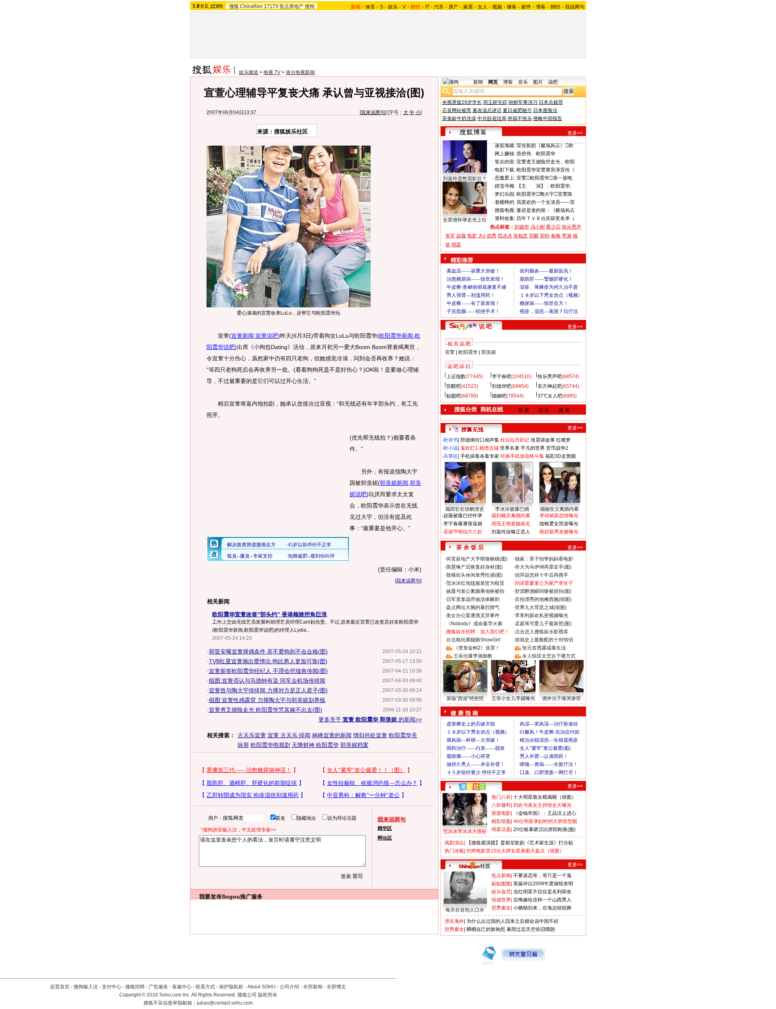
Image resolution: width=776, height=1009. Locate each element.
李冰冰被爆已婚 (512, 509)
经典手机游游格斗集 (522, 456)
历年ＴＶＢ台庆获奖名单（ (546, 218)
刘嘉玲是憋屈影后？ (465, 179)
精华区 (384, 828)
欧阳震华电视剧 (270, 745)
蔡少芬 (553, 227)
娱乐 (393, 7)
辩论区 (384, 838)
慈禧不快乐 (520, 118)
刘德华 (522, 227)
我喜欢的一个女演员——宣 (546, 202)
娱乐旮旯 (501, 892)
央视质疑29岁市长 (462, 102)
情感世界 (501, 900)
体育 (370, 7)
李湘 (566, 236)
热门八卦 (501, 797)
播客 (512, 7)
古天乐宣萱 (252, 735)
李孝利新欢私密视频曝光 (541, 615)
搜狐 (234, 6)
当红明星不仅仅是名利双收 (542, 892)
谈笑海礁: (505, 145)
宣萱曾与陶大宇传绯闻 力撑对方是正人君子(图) (268, 690)
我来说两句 (373, 112)
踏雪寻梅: (505, 186)
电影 (472, 236)
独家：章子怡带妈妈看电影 (544, 559)
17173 (271, 6)
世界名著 (509, 448)
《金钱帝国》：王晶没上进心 (544, 813)
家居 (468, 7)
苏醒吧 (453, 386)
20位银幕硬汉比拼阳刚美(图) (544, 829)
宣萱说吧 (266, 335)
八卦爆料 (501, 805)
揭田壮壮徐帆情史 (464, 509)
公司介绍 (289, 987)
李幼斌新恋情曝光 (559, 515)
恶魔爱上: (505, 178)
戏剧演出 (454, 843)
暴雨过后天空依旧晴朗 (530, 929)
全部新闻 (313, 987)
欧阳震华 (468, 352)
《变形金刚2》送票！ (476, 648)
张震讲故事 (543, 440)
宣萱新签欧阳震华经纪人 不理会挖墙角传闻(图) (268, 671)
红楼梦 (563, 440)
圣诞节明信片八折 (462, 532)
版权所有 (267, 995)
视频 (497, 7)
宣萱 (450, 352)
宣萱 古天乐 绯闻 (289, 735)
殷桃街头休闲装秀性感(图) (474, 575)
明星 (456, 244)
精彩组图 (501, 821)
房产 (453, 7)
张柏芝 (520, 236)
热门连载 (454, 851)
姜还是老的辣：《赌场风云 (546, 210)
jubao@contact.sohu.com (225, 1003)
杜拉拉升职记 (514, 440)
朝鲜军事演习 (523, 102)
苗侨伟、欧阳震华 (536, 154)
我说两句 (574, 7)
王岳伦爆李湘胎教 (472, 656)
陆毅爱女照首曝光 (559, 524)
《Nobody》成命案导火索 (474, 623)
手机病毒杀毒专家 (479, 456)
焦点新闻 (501, 875)
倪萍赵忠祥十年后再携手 (541, 575)
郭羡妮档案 (354, 745)
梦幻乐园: (505, 194)
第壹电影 (501, 813)
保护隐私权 (231, 987)
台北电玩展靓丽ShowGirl (473, 640)
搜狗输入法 (86, 987)
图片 (538, 82)
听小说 (450, 448)
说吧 (553, 82)
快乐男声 (571, 227)
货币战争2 (557, 448)
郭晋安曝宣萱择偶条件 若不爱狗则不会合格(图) (268, 651)
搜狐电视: (505, 210)
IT (427, 7)
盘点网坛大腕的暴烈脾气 (473, 607)
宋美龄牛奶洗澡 (459, 118)
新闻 (478, 82)
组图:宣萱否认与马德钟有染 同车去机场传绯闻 (267, 680)
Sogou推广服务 (242, 896)
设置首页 (60, 987)
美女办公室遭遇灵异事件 (473, 615)
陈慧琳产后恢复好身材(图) (474, 567)
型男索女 (501, 908)
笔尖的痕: (505, 162)
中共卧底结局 (491, 118)
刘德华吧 (501, 386)
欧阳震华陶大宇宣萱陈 (544, 194)
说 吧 (485, 326)
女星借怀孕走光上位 (465, 220)
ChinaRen (251, 6)
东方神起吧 (550, 386)
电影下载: (505, 170)
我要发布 (210, 896)
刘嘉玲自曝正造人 (510, 532)
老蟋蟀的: (505, 202)
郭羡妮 (488, 352)
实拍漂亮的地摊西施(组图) (543, 599)
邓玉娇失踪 (495, 102)
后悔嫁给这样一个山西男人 (542, 900)
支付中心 (111, 987)
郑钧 (545, 236)
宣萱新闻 (242, 335)
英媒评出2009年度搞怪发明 (543, 883)
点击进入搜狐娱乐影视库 (541, 632)
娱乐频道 (248, 72)
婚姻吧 (499, 396)
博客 (541, 7)
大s (481, 236)
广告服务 (158, 987)
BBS (555, 7)
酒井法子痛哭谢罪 (561, 698)
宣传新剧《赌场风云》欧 (545, 145)
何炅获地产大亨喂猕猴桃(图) (477, 559)
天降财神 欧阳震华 (315, 745)
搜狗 (309, 6)
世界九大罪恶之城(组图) (541, 607)
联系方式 (205, 987)
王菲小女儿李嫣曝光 (513, 698)
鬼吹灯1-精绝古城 (479, 448)
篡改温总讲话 (487, 110)
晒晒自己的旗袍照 (485, 929)
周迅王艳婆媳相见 (510, 524)
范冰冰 (505, 236)
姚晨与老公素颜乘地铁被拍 (475, 591)
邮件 (526, 7)
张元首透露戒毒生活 (544, 648)
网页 (493, 82)
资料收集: (505, 218)
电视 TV (272, 72)
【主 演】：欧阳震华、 (546, 186)
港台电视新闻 (300, 72)
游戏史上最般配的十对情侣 (544, 640)
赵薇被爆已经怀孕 (462, 515)
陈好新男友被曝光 (559, 532)
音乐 (523, 82)
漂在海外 (454, 921)
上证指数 (456, 376)
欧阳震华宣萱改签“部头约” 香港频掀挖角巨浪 (269, 614)
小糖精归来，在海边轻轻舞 (542, 908)
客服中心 (182, 987)
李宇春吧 (501, 376)
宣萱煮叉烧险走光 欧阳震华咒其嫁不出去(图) (265, 710)
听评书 (450, 440)
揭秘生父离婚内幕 (559, 509)
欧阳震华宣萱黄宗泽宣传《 (546, 170)
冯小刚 (537, 227)
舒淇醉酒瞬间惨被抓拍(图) (543, 591)
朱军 (450, 236)
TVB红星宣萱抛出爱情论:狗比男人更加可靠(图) (268, 661)
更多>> (575, 133)
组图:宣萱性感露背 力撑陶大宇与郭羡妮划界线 (267, 700)
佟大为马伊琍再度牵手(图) (543, 567)
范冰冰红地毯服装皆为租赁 (475, 583)
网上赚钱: (505, 154)
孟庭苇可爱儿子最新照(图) (543, 623)
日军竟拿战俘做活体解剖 (473, 599)
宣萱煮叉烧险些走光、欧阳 (546, 162)
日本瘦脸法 (545, 110)
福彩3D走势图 (560, 456)
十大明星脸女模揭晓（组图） (544, 797)
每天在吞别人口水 (464, 910)
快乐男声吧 (550, 376)
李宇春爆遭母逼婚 (462, 524)
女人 (482, 7)
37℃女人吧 (550, 396)
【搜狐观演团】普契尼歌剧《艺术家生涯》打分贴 (519, 843)
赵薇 (461, 236)
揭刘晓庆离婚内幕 (510, 515)
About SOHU (261, 987)
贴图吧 (453, 396)
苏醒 (534, 236)
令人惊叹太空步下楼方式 (549, 656)
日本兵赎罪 (551, 102)
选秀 (491, 236)
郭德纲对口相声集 (479, 440)
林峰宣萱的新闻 (332, 735)
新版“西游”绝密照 (465, 698)
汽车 (439, 7)
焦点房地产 (291, 6)
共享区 (450, 456)
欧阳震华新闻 (396, 335)
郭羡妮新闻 (394, 483)
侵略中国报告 (547, 118)
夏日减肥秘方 (517, 110)
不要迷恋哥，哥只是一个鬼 (542, 875)
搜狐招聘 (135, 987)
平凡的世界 (533, 448)
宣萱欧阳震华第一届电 (544, 178)
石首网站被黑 (456, 110)
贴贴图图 (501, 883)
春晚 (556, 236)
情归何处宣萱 (370, 735)
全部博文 (336, 987)
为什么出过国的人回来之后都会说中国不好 (512, 921)
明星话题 (501, 829)
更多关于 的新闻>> (370, 719)
